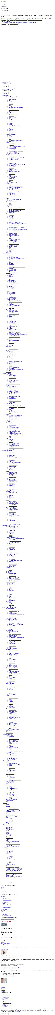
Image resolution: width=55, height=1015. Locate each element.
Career (4, 1004)
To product (3, 887)
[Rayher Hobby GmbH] (11, 917)
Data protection (6, 995)
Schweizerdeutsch (7, 915)
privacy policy (17, 967)
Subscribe (15, 965)
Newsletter (5, 998)
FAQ (4, 999)
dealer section (3, 6)
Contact (5, 1006)
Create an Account (7, 907)
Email (2, 939)
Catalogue (5, 1005)
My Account (6, 902)
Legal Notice (6, 997)
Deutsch (5, 914)
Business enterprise (7, 900)
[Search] (13, 957)
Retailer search (6, 898)
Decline (6, 1013)
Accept (2, 1013)
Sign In (4, 903)
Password (3, 940)
